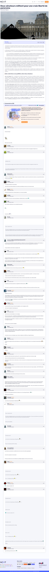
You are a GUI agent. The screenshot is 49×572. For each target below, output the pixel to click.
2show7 (8, 338)
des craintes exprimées (14, 62)
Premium (46, 1)
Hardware (9, 564)
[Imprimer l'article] (43, 42)
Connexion (42, 1)
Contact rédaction (26, 562)
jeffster (8, 270)
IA (11, 564)
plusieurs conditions (33, 61)
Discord (33, 564)
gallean (8, 181)
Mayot (8, 326)
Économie (4, 564)
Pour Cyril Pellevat (8, 76)
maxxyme (9, 547)
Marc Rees (7, 41)
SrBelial (8, 389)
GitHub (30, 564)
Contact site (30, 562)
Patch (8, 461)
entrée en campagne (24, 97)
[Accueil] (3, 2)
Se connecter (41, 105)
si (7, 350)
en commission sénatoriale (15, 64)
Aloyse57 (9, 347)
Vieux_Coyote (9, 376)
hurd (8, 403)
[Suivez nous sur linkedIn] (22, 564)
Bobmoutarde (9, 264)
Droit (1, 564)
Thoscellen (9, 290)
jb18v (8, 201)
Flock (6, 564)
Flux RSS (26, 564)
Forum (34, 562)
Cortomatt (9, 397)
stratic (8, 126)
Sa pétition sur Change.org (12, 98)
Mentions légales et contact (36, 571)
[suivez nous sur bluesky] (17, 564)
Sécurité (2, 567)
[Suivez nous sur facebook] (21, 564)
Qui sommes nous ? (19, 562)
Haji (8, 250)
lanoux (8, 151)
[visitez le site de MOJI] (41, 563)
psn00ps (8, 145)
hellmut (8, 303)
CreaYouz (9, 363)
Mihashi (8, 189)
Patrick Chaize (11, 84)
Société (4, 567)
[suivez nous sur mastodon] (19, 564)
